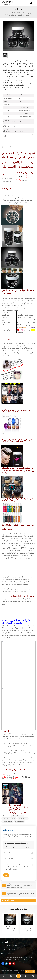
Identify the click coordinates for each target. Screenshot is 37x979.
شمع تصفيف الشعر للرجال (17, 815)
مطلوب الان (31, 971)
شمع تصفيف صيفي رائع (19, 821)
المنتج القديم (17, 12)
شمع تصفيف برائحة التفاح (7, 821)
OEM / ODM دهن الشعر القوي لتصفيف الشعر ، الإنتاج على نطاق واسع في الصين (27, 928)
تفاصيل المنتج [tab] (6, 147)
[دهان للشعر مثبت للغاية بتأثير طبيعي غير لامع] (10, 919)
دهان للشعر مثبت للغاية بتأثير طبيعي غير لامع (10, 927)
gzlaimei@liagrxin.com (10, 953)
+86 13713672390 (9, 950)
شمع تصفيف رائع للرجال (23, 818)
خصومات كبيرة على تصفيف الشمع (9, 818)
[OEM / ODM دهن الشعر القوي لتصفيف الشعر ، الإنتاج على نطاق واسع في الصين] (27, 919)
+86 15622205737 (7, 778)
